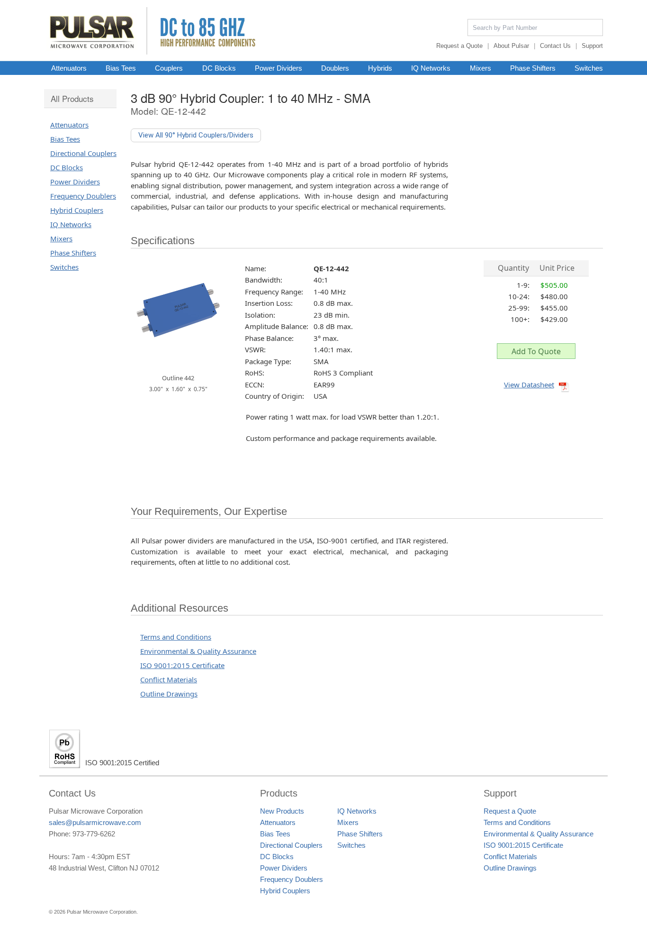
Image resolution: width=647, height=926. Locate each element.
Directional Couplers (83, 153)
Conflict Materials (168, 679)
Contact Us (555, 45)
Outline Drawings (169, 693)
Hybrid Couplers (76, 210)
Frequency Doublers (83, 196)
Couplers (169, 68)
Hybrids (380, 68)
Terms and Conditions (175, 637)
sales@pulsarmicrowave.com (95, 822)
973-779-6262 (93, 834)
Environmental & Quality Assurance (198, 651)
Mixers (480, 68)
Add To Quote (536, 351)
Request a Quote (459, 45)
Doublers (335, 68)
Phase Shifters (533, 68)
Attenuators (69, 68)
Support (592, 45)
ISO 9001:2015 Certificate (182, 665)
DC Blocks (219, 68)
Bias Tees (121, 68)
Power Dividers (278, 68)
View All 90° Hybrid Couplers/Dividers (195, 135)
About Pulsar (511, 45)
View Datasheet (529, 384)
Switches (589, 68)
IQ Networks (430, 68)
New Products (282, 811)
